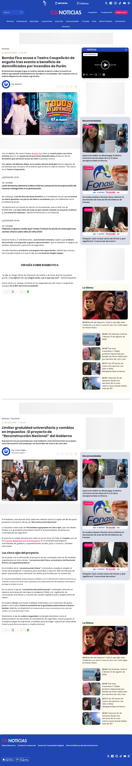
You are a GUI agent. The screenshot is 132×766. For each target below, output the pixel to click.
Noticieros (66, 26)
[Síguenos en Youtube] (124, 3)
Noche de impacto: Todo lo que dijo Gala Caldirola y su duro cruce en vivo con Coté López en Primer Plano (104, 325)
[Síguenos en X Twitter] (106, 3)
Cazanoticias (46, 21)
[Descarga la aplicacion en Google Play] (8, 759)
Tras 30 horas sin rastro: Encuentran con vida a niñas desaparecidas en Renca (113, 367)
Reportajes (34, 21)
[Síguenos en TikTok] (120, 3)
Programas (92, 12)
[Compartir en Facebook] (58, 86)
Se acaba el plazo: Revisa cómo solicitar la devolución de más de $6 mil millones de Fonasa (103, 199)
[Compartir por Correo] (76, 86)
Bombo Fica (37, 153)
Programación (106, 12)
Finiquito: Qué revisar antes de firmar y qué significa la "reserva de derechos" (103, 239)
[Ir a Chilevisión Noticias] (66, 12)
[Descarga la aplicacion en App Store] (22, 759)
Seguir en (7, 292)
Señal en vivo (121, 12)
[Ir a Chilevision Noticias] (66, 740)
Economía (59, 21)
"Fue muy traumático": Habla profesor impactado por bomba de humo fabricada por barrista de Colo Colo (114, 353)
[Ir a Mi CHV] (44, 3)
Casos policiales (72, 21)
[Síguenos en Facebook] (111, 3)
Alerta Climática (105, 21)
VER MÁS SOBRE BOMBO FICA (40, 265)
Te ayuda (85, 21)
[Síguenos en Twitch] (129, 3)
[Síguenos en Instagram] (115, 3)
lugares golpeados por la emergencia (22, 541)
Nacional (10, 21)
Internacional (21, 21)
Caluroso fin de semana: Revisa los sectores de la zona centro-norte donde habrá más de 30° (114, 383)
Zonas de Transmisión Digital (51, 745)
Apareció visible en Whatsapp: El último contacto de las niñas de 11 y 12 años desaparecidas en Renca (101, 158)
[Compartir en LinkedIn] (71, 86)
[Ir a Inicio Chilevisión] (83, 3)
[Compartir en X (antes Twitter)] (67, 86)
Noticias (5, 49)
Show (94, 21)
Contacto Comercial (27, 745)
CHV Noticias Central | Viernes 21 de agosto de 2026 (114, 337)
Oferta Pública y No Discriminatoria (82, 745)
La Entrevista (120, 21)
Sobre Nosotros (8, 745)
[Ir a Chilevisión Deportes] (61, 3)
